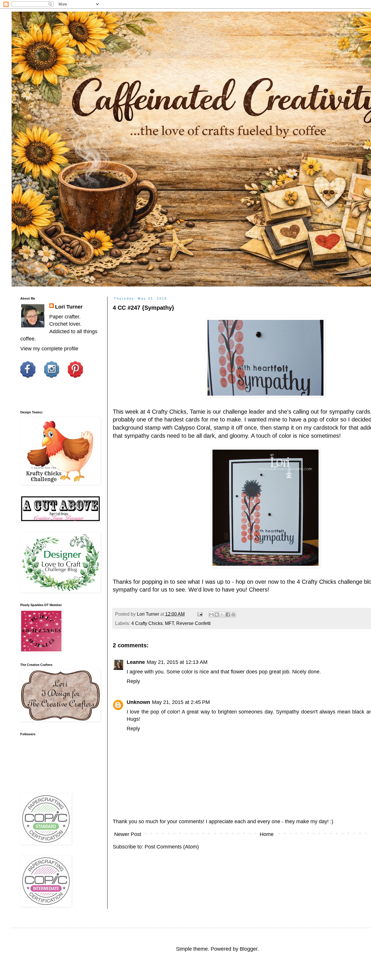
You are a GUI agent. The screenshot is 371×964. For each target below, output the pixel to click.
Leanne (136, 662)
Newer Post (127, 834)
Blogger (248, 949)
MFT (169, 623)
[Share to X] (222, 614)
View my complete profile (49, 349)
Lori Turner (69, 307)
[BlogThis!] (217, 614)
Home (267, 834)
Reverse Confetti (193, 623)
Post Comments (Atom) (172, 847)
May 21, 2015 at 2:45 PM (181, 702)
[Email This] (211, 614)
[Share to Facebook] (228, 614)
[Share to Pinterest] (233, 614)
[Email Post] (199, 614)
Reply (133, 681)
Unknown (138, 702)
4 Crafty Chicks (147, 623)
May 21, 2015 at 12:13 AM (177, 662)
